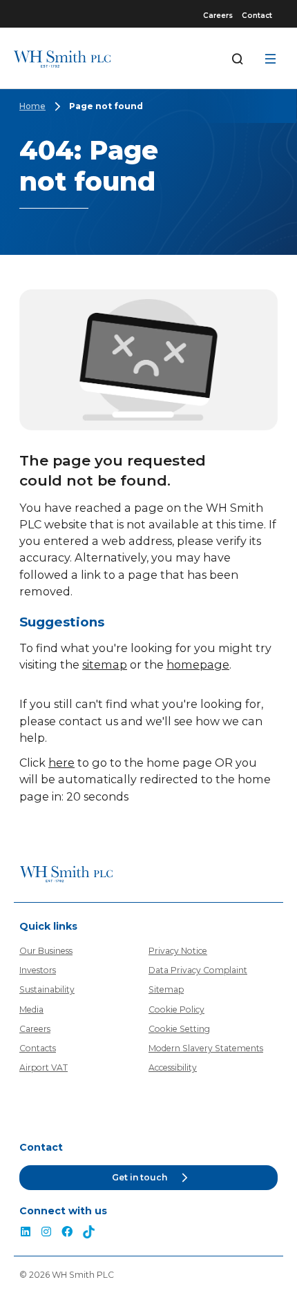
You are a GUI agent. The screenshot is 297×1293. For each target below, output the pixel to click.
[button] (148, 1178)
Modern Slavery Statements (205, 1048)
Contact (257, 15)
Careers (218, 15)
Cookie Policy (176, 1009)
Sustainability (47, 989)
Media (31, 1009)
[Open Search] (237, 58)
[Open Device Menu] (270, 58)
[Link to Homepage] (62, 59)
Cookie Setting (179, 1029)
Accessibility (172, 1067)
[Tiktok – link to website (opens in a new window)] (46, 1233)
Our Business (46, 951)
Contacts (37, 1048)
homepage (197, 664)
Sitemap (166, 989)
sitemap (104, 664)
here (61, 762)
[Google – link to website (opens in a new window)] (89, 1233)
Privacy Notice (177, 951)
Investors (37, 970)
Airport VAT (43, 1067)
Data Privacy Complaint (197, 970)
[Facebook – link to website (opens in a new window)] (67, 1233)
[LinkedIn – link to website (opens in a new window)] (25, 1233)
